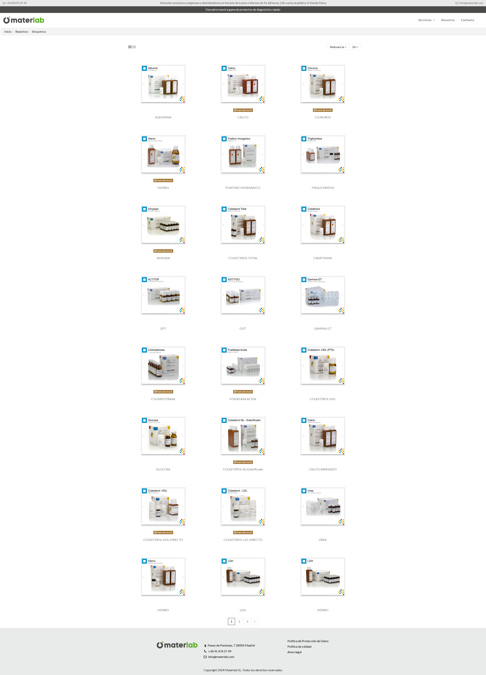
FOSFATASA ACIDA (243, 399)
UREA (323, 539)
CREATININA (322, 258)
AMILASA (163, 258)
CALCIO (243, 117)
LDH (243, 610)
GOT (243, 328)
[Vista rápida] (163, 112)
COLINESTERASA (163, 399)
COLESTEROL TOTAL (243, 258)
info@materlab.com (221, 656)
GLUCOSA (163, 469)
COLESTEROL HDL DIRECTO (163, 539)
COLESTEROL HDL (323, 399)
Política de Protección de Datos (308, 641)
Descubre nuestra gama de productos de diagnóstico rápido (243, 9)
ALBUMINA (163, 117)
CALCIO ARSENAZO (323, 469)
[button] (426, 20)
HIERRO (163, 187)
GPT (163, 328)
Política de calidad (299, 646)
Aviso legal (294, 652)
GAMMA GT (322, 328)
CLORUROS (323, 117)
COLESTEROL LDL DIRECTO (243, 539)
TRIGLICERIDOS (322, 187)
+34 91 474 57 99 (219, 651)
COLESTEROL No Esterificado (243, 469)
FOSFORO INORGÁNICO (243, 187)
